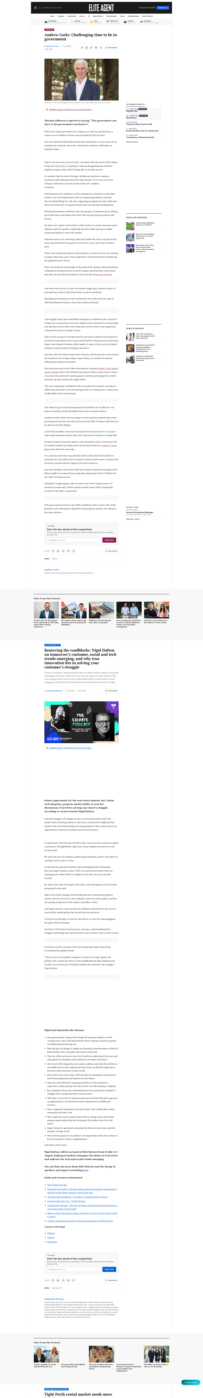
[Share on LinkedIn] (87, 48)
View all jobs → (133, 519)
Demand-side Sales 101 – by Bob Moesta (66, 1201)
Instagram (52, 1241)
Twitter (51, 1237)
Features (61, 16)
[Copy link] (101, 48)
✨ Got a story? (190, 1382)
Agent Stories (98, 16)
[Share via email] (96, 48)
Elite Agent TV (52, 645)
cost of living (105, 274)
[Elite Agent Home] (101, 8)
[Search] (40, 8)
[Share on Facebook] (82, 48)
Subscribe (109, 540)
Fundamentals (111, 16)
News (52, 16)
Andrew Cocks (53, 46)
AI (89, 16)
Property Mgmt (133, 16)
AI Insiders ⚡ (163, 8)
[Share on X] (91, 48)
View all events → (132, 142)
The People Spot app (57, 1184)
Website (51, 1233)
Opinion (82, 16)
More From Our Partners (47, 598)
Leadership (72, 16)
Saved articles (147, 16)
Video (122, 16)
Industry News (61, 1389)
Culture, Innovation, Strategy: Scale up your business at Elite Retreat (80, 1220)
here (85, 1170)
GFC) (63, 166)
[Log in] (35, 7)
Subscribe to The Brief (147, 8)
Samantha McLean (54, 691)
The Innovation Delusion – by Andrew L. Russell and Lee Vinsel (77, 1196)
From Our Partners (136, 217)
